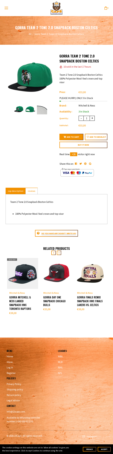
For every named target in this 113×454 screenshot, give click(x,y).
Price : (62, 92)
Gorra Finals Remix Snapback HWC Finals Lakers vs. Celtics (90, 301)
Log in (10, 367)
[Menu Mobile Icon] (6, 8)
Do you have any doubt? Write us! (58, 233)
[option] (30, 78)
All (30, 34)
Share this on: (66, 163)
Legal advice (13, 400)
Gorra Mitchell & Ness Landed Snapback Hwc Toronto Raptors (20, 303)
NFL (60, 373)
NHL (60, 367)
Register (11, 373)
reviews (31, 190)
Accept (104, 449)
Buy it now (83, 145)
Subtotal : (64, 125)
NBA (60, 356)
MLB (60, 362)
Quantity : (64, 118)
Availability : (65, 111)
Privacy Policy (14, 384)
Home (10, 356)
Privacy (89, 449)
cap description (15, 190)
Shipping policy (15, 389)
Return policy (14, 395)
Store (10, 362)
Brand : (63, 105)
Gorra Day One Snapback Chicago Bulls (54, 301)
